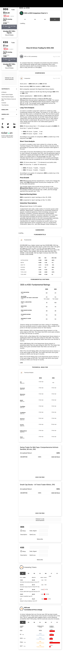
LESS (21, 362)
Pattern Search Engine (7, 94)
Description (23, 534)
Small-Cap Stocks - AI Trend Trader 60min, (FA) (37, 485)
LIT (21, 599)
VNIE (21, 580)
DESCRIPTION (23, 457)
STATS (39, 457)
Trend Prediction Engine (8, 96)
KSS (5, 42)
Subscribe (40, 539)
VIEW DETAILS (55, 457)
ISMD (21, 594)
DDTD (22, 585)
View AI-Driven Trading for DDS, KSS (40, 48)
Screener (4, 102)
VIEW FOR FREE (40, 477)
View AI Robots (9, 35)
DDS (5, 9)
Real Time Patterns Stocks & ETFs (9, 99)
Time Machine (5, 105)
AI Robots (4, 92)
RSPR (21, 589)
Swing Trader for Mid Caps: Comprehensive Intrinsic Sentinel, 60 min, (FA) (39, 448)
